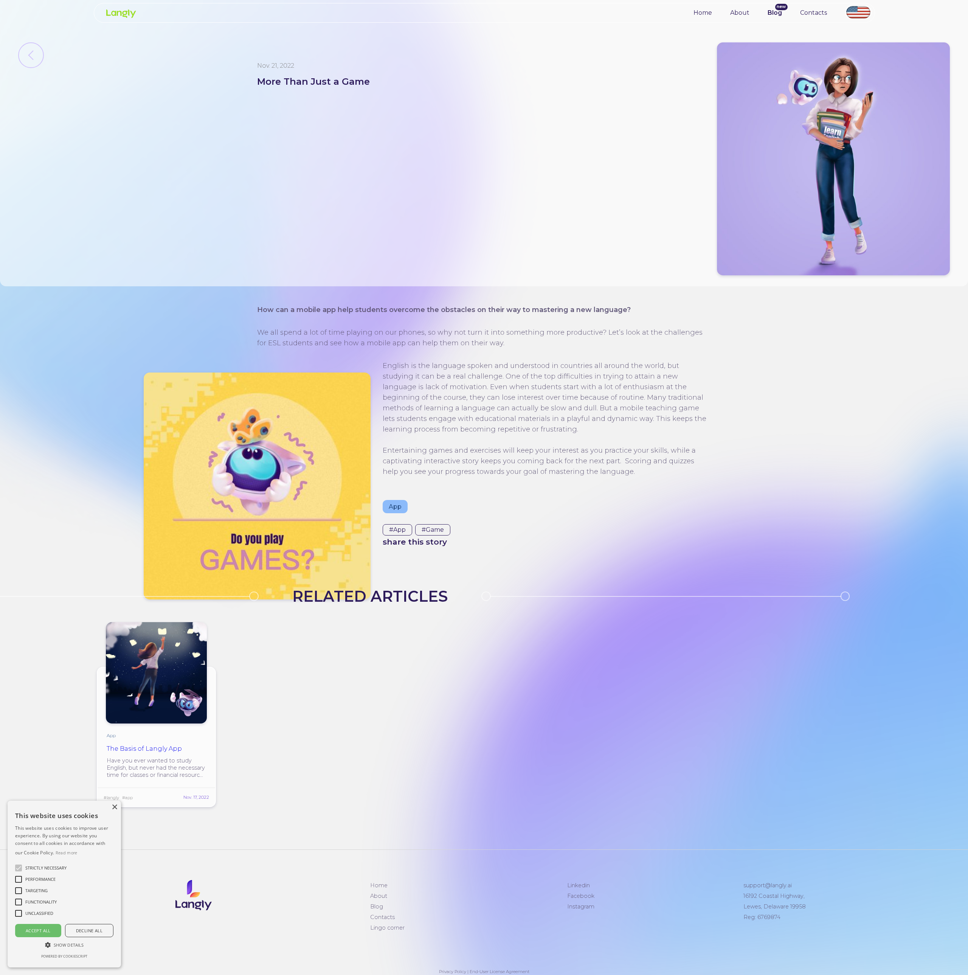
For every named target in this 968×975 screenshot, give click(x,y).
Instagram (580, 906)
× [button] (114, 807)
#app (397, 529)
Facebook (580, 896)
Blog (775, 12)
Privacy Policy (452, 971)
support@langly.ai (767, 885)
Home (702, 12)
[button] (46, 868)
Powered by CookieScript (64, 956)
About (739, 12)
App (395, 506)
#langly (111, 797)
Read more (67, 852)
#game (433, 529)
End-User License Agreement (499, 971)
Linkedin (578, 885)
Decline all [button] (89, 930)
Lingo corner (387, 927)
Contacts (813, 12)
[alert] (64, 884)
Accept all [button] (38, 930)
